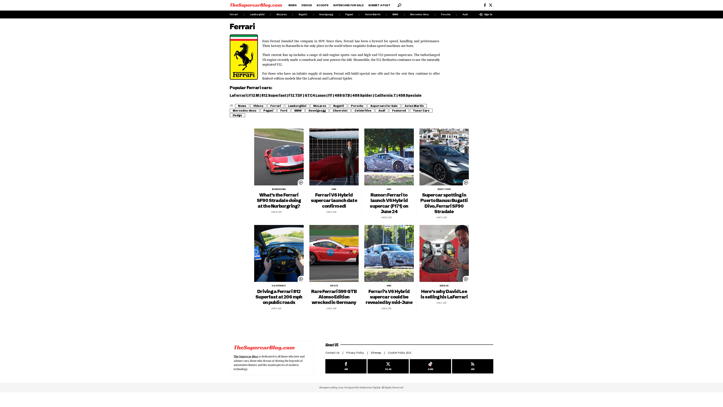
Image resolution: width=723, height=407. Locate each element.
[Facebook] (485, 5)
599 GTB (334, 285)
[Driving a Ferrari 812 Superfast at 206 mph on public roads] (279, 253)
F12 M (254, 95)
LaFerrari (238, 95)
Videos (258, 106)
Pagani (349, 14)
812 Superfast (273, 95)
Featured (399, 110)
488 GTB (342, 95)
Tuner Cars (421, 110)
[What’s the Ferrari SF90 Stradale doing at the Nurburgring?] (279, 157)
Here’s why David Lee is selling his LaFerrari (444, 294)
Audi (465, 14)
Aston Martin (372, 14)
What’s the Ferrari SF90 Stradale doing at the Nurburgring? (279, 200)
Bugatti (303, 14)
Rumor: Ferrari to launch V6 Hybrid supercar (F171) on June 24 (389, 203)
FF (330, 95)
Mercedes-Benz (419, 14)
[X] (490, 5)
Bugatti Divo (444, 189)
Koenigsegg (326, 14)
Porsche (446, 14)
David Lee (444, 285)
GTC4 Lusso (315, 95)
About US (332, 345)
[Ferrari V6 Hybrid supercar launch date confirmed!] (334, 157)
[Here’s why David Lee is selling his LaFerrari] (444, 253)
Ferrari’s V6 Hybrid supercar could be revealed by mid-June (389, 297)
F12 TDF (295, 95)
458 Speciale (410, 95)
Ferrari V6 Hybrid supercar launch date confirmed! (334, 200)
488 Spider (362, 95)
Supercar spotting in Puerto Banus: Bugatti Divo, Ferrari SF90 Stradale (444, 203)
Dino (334, 189)
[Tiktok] (430, 366)
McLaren (282, 14)
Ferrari (234, 14)
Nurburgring (279, 189)
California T (385, 95)
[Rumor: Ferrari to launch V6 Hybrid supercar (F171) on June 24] (389, 157)
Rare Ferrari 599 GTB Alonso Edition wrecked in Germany (334, 297)
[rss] (472, 366)
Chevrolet (340, 110)
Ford (283, 110)
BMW (395, 14)
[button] (399, 5)
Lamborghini (257, 14)
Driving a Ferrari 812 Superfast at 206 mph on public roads (278, 297)
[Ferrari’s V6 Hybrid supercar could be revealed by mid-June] (389, 253)
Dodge (237, 115)
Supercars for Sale (384, 106)
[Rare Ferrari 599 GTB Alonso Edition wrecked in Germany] (334, 253)
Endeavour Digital (370, 387)
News (242, 106)
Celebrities (363, 110)
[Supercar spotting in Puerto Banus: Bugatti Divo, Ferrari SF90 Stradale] (444, 157)
